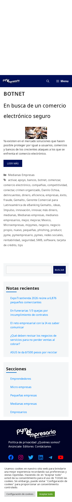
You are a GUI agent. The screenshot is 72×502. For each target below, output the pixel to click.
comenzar (54, 180)
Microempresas (13, 225)
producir (56, 230)
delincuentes (11, 195)
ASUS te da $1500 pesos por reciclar (33, 352)
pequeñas (29, 230)
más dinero (49, 210)
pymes (38, 235)
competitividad (57, 185)
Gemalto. (19, 200)
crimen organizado (28, 190)
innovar (36, 210)
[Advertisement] (36, 37)
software (49, 240)
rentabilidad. (11, 240)
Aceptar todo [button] (46, 494)
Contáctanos (43, 446)
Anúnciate (15, 446)
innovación (23, 210)
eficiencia (38, 195)
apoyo (22, 180)
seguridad (28, 240)
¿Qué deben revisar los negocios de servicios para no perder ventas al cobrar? (33, 340)
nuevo (18, 230)
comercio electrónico (16, 185)
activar (12, 180)
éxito (63, 195)
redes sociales (53, 235)
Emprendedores (20, 379)
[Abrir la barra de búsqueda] (48, 81)
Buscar (59, 269)
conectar (8, 190)
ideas (56, 205)
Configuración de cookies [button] (19, 494)
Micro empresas (20, 387)
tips (20, 245)
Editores (28, 446)
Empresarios (18, 412)
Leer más (13, 163)
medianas (9, 215)
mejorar (35, 220)
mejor (25, 220)
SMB (39, 240)
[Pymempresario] (11, 81)
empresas (52, 195)
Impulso (8, 210)
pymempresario (22, 235)
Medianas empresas (31, 215)
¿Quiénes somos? (49, 442)
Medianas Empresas (21, 175)
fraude (7, 200)
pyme (7, 235)
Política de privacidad (22, 442)
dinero (26, 195)
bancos (31, 180)
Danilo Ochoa (50, 190)
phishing (43, 230)
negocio (44, 225)
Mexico (46, 220)
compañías (39, 185)
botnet (42, 180)
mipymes (31, 225)
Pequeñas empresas (23, 395)
